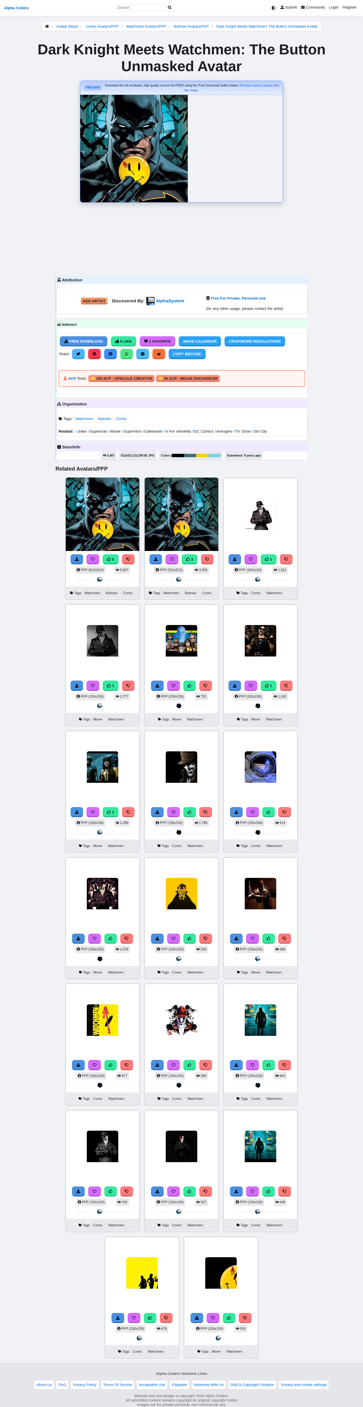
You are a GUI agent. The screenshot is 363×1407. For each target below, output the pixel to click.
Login (333, 7)
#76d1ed (214, 455)
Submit (290, 7)
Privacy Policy (84, 1385)
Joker (81, 431)
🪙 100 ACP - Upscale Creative (121, 378)
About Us (44, 1385)
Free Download (85, 341)
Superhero (132, 431)
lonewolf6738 (196, 706)
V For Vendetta (178, 431)
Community (315, 7)
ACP (72, 378)
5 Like (125, 341)
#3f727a (190, 455)
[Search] (169, 8)
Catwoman (153, 431)
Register (350, 7)
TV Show (242, 431)
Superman (98, 431)
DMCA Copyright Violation (252, 1385)
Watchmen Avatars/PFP (146, 26)
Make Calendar (200, 341)
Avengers (223, 431)
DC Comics (203, 431)
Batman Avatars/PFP (192, 26)
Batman (104, 419)
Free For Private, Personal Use (238, 298)
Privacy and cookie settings (304, 1385)
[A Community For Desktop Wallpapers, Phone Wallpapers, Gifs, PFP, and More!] (47, 26)
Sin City (259, 431)
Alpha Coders (16, 8)
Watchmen (84, 419)
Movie (115, 431)
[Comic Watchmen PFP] (260, 515)
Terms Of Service (117, 1385)
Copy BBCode (187, 354)
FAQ (62, 1385)
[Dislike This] (286, 559)
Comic (121, 419)
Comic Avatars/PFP (103, 26)
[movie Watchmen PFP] (102, 641)
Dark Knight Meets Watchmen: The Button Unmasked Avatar (267, 26)
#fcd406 (202, 455)
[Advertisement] (181, 238)
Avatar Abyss (67, 26)
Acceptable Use (152, 1385)
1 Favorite (159, 341)
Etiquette (179, 1385)
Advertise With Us (209, 1385)
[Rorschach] (102, 894)
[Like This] (189, 686)
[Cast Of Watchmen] (181, 641)
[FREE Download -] (235, 559)
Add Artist (94, 301)
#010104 (178, 455)
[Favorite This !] (251, 559)
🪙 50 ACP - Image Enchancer (188, 378)
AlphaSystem (170, 300)
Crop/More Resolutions (255, 341)
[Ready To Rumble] (260, 641)
